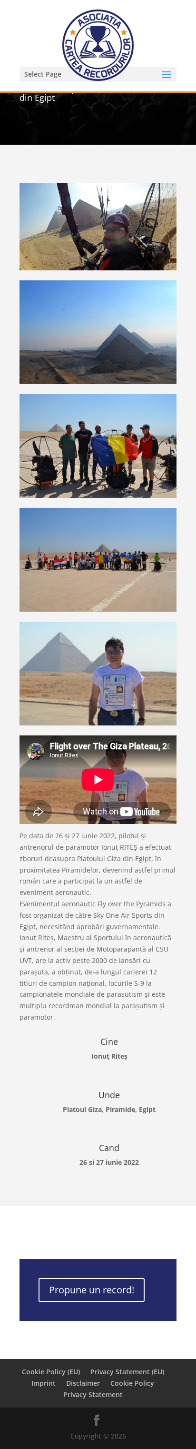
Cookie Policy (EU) (51, 1371)
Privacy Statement (93, 1394)
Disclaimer (83, 1383)
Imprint (43, 1383)
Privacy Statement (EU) (127, 1371)
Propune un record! (91, 1289)
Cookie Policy (132, 1383)
